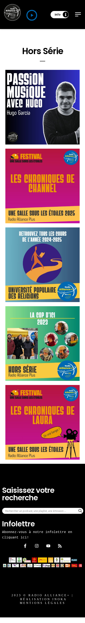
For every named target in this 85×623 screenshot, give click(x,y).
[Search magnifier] (80, 511)
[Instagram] (36, 546)
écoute (62, 131)
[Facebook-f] (25, 546)
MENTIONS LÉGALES (42, 603)
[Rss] (60, 546)
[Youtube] (48, 546)
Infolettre (18, 524)
